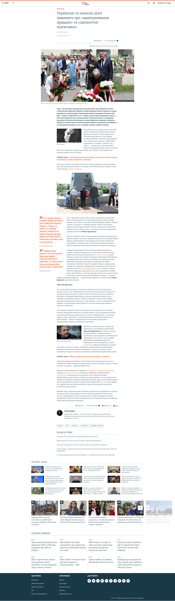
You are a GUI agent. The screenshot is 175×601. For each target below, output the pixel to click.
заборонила (88, 345)
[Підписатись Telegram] (115, 581)
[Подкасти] (148, 3)
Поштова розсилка (37, 587)
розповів (103, 382)
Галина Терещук (62, 32)
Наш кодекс (63, 583)
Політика (60, 9)
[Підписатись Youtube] (102, 581)
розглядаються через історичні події (100, 370)
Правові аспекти (64, 587)
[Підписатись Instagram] (106, 581)
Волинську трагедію (70, 373)
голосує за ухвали (101, 255)
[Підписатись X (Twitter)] (98, 581)
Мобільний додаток (37, 583)
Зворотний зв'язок (65, 594)
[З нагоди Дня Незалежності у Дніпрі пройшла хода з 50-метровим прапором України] (159, 508)
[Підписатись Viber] (111, 581)
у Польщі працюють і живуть (91, 268)
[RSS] (119, 581)
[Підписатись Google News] (93, 581)
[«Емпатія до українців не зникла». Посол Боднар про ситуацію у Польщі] (37, 469)
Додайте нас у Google (164, 3)
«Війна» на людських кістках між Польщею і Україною (89, 356)
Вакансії (62, 590)
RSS (32, 590)
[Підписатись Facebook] (89, 581)
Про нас (62, 580)
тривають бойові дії (74, 169)
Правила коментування (39, 594)
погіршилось (61, 375)
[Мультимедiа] (154, 3)
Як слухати (34, 580)
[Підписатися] (128, 581)
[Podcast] (124, 581)
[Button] (98, 41)
